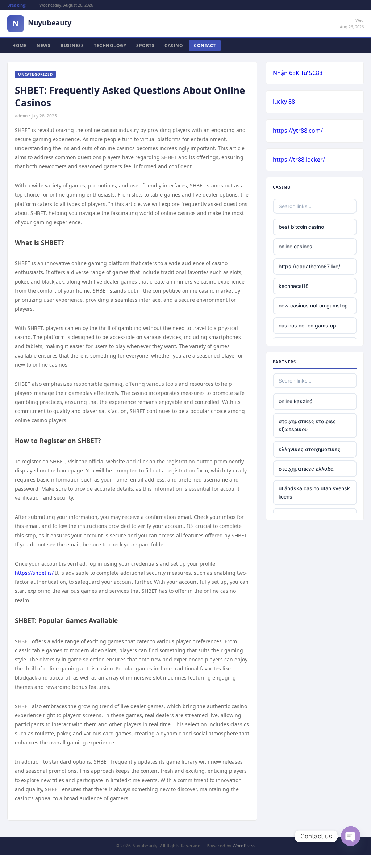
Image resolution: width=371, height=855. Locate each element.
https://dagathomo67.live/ (309, 266)
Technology (110, 45)
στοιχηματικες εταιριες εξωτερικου (307, 425)
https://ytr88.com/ (298, 131)
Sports (145, 45)
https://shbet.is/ (34, 572)
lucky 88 (284, 102)
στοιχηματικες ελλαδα (306, 469)
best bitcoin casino (301, 227)
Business (72, 45)
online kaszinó (295, 401)
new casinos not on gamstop (313, 305)
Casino (173, 45)
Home (19, 45)
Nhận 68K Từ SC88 (297, 73)
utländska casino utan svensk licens (314, 492)
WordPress (244, 846)
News (43, 45)
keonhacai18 (294, 286)
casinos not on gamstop (307, 325)
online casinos (295, 246)
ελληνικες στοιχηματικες (310, 449)
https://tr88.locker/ (299, 160)
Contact (205, 45)
